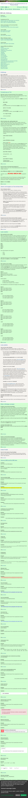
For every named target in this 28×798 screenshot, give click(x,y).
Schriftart (2, 47)
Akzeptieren (23, 795)
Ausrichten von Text (4, 49)
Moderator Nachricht (4, 65)
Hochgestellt (3, 53)
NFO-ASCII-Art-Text (4, 67)
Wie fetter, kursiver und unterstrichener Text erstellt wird (10, 20)
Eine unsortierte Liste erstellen (6, 30)
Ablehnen (18, 795)
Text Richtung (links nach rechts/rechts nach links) (9, 60)
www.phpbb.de (7, 375)
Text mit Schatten (3, 55)
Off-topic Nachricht (4, 66)
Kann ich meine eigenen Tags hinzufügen (7, 43)
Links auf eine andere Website (6, 35)
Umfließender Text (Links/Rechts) (6, 50)
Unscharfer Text (3, 57)
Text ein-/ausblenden (4, 58)
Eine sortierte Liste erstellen (5, 31)
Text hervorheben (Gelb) (5, 48)
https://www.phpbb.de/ (21, 368)
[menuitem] (3, 7)
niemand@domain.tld (11, 383)
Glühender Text (3, 54)
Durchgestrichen (3, 51)
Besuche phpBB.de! (20, 359)
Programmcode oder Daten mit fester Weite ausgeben (9, 27)
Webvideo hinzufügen (4, 68)
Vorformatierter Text (4, 59)
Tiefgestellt (2, 52)
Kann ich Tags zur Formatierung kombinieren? (8, 22)
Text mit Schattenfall (4, 56)
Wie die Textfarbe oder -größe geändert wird (8, 21)
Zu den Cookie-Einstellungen (7, 795)
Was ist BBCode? (3, 16)
